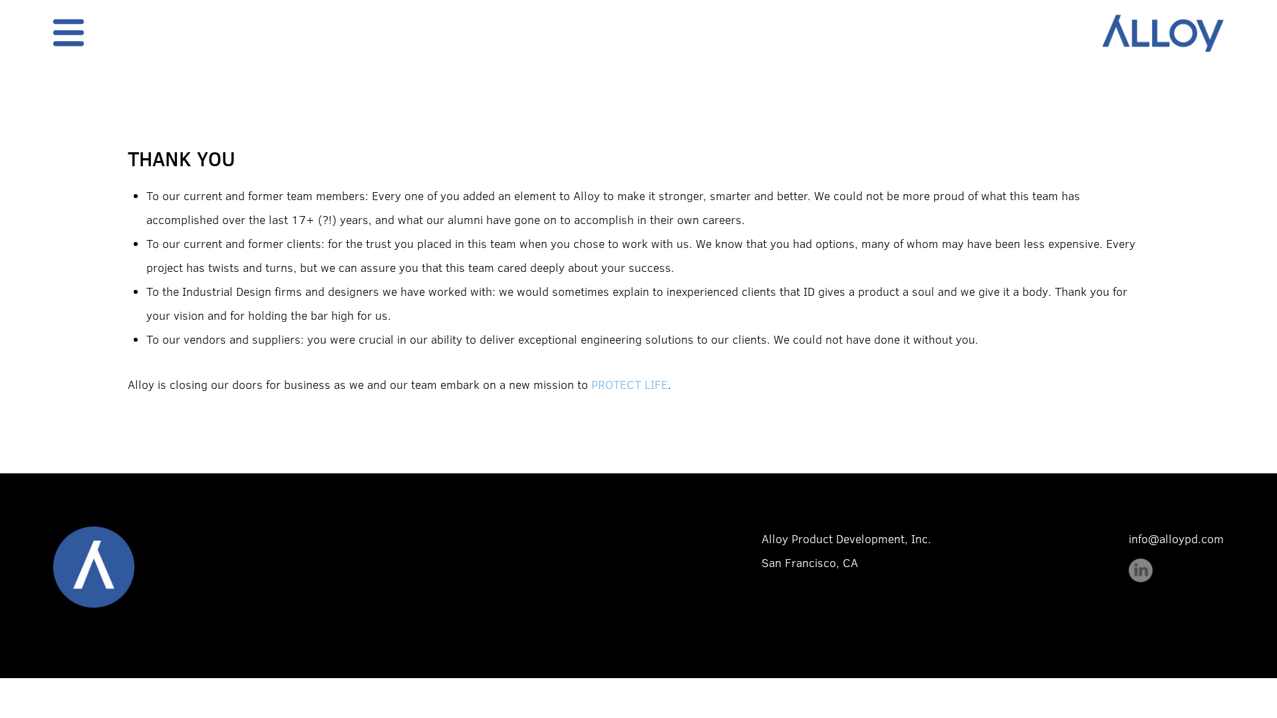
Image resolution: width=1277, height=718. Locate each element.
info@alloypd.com (1176, 538)
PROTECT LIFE (629, 384)
